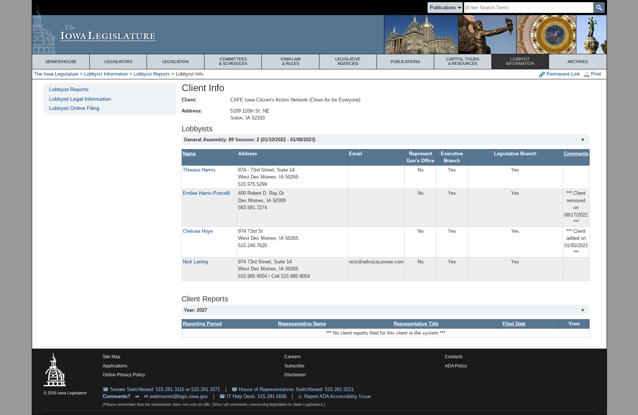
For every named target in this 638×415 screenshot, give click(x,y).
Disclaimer (295, 374)
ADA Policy (456, 366)
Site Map (111, 356)
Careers (292, 356)
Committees (233, 61)
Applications (115, 366)
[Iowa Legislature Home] (319, 34)
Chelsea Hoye (198, 231)
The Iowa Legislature (56, 74)
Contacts (454, 356)
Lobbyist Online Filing (74, 108)
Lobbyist (520, 61)
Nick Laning (195, 261)
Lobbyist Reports (152, 74)
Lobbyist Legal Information (80, 99)
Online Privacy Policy (124, 374)
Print (595, 74)
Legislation (175, 61)
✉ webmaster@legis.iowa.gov (176, 396)
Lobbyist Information (106, 74)
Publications (405, 61)
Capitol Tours (462, 61)
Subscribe (294, 366)
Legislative (347, 61)
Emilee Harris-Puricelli (206, 193)
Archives (577, 61)
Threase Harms (199, 170)
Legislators (118, 61)
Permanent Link (562, 74)
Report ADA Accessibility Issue (337, 396)
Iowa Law (291, 61)
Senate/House (60, 61)
